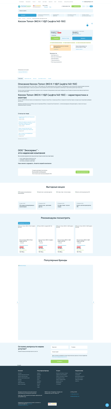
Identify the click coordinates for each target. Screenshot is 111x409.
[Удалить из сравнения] (87, 25)
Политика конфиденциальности (25, 404)
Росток (38, 384)
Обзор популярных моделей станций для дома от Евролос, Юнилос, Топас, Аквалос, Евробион (26, 123)
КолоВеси (39, 381)
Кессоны (23, 18)
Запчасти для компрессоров (23, 377)
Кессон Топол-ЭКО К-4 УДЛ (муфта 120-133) (64, 240)
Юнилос (38, 376)
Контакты (60, 1)
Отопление (58, 384)
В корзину (56, 38)
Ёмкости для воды (21, 384)
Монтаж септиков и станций (62, 373)
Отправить (59, 361)
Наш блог (77, 381)
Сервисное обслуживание (61, 374)
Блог (55, 1)
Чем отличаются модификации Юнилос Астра (25, 134)
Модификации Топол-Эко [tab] (24, 223)
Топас (38, 387)
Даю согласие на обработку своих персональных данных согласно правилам (69, 356)
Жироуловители (21, 382)
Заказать (83, 38)
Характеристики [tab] (28, 78)
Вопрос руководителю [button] (82, 172)
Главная (19, 18)
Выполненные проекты (79, 376)
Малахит (39, 382)
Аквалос (38, 373)
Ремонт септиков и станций (61, 376)
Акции (39, 1)
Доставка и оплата (79, 377)
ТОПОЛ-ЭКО (29, 18)
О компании (21, 1)
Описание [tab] (20, 78)
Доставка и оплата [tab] (42, 78)
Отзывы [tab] (49, 78)
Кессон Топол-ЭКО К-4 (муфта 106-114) (46, 240)
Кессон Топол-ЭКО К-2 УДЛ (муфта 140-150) (83, 240)
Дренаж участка (59, 381)
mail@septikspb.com (88, 1)
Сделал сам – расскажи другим (45, 206)
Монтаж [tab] (34, 78)
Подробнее (56, 49)
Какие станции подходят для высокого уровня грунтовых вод (25, 129)
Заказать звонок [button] (77, 6)
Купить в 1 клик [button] (65, 38)
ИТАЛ (38, 379)
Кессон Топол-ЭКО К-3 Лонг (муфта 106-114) (26, 240)
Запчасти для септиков (22, 376)
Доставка (45, 1)
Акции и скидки (78, 373)
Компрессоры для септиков (23, 374)
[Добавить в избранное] (90, 24)
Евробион (39, 374)
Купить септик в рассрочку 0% (84, 206)
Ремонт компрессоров (60, 379)
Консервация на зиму (60, 377)
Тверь (38, 385)
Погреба (19, 381)
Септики (19, 373)
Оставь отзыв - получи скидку (64, 206)
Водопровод (58, 382)
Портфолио (28, 1)
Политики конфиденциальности (59, 356)
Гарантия (50, 1)
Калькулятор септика (68, 1)
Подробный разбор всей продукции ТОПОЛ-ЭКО (26, 117)
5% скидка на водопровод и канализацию (26, 206)
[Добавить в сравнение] (87, 23)
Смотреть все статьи (22, 138)
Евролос (38, 377)
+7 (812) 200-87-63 (66, 6)
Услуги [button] (34, 1)
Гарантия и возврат (79, 379)
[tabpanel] (55, 238)
